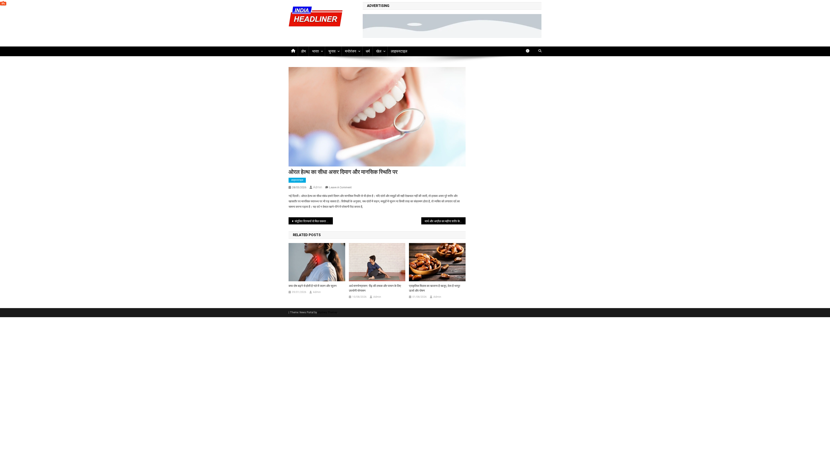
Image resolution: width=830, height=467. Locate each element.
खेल (378, 51)
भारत (315, 51)
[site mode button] (529, 51)
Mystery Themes (327, 312)
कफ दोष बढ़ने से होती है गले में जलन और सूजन (313, 286)
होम (303, 51)
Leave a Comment (340, 187)
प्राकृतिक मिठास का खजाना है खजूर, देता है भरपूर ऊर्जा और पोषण (434, 288)
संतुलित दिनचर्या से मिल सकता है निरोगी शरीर (314, 221)
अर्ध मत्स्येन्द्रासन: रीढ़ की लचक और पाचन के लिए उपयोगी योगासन (375, 288)
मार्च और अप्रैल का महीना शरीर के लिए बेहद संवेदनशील (445, 221)
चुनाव (331, 51)
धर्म (368, 51)
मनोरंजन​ (350, 51)
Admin (317, 187)
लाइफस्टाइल (399, 51)
